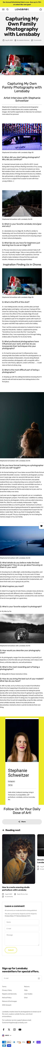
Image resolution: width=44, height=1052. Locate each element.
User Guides (28, 994)
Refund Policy (7, 998)
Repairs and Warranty (9, 994)
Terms (4, 987)
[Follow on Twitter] (9, 1029)
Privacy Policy (9, 916)
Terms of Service (21, 916)
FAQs (26, 990)
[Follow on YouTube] (19, 1029)
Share (23, 822)
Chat (25, 998)
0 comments (37, 40)
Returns (26, 987)
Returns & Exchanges (9, 1001)
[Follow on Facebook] (3, 1029)
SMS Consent (6, 1005)
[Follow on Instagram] (14, 1029)
